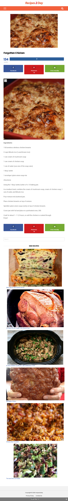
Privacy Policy (30, 495)
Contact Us (39, 495)
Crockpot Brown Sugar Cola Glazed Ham (18, 328)
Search (62, 8)
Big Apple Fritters (11, 401)
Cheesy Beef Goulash (12, 442)
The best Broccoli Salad (13, 478)
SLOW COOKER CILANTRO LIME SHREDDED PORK (20, 365)
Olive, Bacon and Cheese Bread (15, 287)
